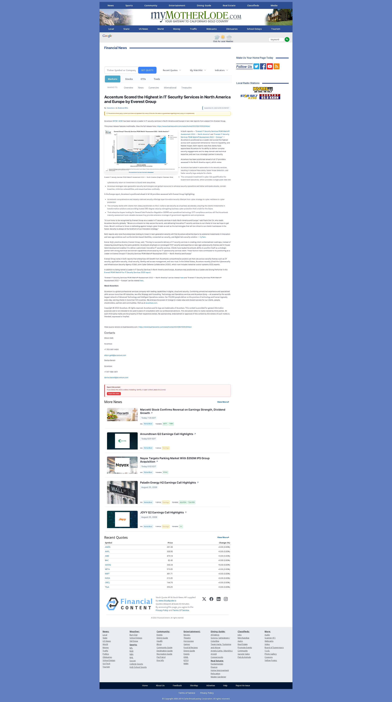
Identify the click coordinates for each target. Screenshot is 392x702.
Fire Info (160, 660)
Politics (106, 654)
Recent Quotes (170, 70)
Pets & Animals (244, 657)
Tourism (275, 28)
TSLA (107, 587)
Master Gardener (218, 676)
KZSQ (186, 660)
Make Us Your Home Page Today (254, 57)
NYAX (165, 472)
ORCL (107, 582)
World (160, 28)
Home (145, 685)
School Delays (254, 28)
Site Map (194, 685)
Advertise (210, 685)
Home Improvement (220, 670)
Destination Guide (165, 650)
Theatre (187, 638)
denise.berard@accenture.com (116, 377)
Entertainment (177, 5)
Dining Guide (204, 5)
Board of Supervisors (274, 647)
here (182, 278)
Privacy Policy (162, 610)
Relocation (215, 673)
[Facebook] (211, 604)
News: (106, 631)
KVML (186, 657)
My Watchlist (196, 70)
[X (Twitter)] (204, 604)
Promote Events (245, 647)
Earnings (166, 448)
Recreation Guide (164, 654)
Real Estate (229, 5)
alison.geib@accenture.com (115, 355)
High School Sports (138, 667)
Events (159, 635)
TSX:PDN (191, 502)
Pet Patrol (161, 657)
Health (159, 641)
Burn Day (134, 635)
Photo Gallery (271, 654)
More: (268, 631)
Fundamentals (217, 664)
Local (111, 28)
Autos (240, 641)
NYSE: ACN (117, 121)
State (126, 28)
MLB (131, 651)
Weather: (135, 631)
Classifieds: (244, 631)
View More (222, 401)
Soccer (133, 660)
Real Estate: (217, 660)
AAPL (107, 551)
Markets (112, 79)
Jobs (239, 635)
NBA (131, 654)
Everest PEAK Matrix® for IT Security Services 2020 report (127, 272)
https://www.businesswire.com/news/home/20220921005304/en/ (183, 126)
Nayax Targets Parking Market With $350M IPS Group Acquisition (175, 460)
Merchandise (243, 638)
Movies (187, 635)
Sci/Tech (106, 663)
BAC (107, 560)
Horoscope (189, 641)
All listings (215, 635)
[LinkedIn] (218, 604)
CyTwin (203, 237)
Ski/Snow (134, 641)
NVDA (107, 578)
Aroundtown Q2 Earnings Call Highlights (168, 434)
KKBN (186, 663)
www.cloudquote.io (167, 600)
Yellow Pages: (271, 660)
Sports (129, 5)
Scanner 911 (270, 638)
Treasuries (186, 87)
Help (225, 685)
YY (181, 526)
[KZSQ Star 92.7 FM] (247, 96)
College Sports (136, 664)
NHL (131, 657)
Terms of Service (186, 692)
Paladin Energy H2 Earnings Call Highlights (169, 482)
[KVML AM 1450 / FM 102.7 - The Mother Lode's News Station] (263, 89)
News (111, 5)
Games (187, 644)
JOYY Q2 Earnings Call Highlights (163, 512)
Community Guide (164, 647)
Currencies (154, 87)
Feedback (177, 685)
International (170, 87)
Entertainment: (192, 631)
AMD (107, 556)
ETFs (143, 79)
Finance (214, 667)
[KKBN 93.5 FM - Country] (270, 96)
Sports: (133, 644)
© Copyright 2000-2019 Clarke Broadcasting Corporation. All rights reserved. (196, 698)
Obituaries (231, 28)
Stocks (129, 79)
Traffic (193, 28)
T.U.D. (267, 650)
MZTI (165, 424)
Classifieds (253, 5)
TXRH (171, 424)
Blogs (159, 644)
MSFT (107, 573)
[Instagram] (226, 604)
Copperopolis (217, 657)
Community (150, 5)
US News (143, 28)
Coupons (269, 657)
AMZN (107, 547)
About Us (160, 685)
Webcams (211, 28)
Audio (267, 635)
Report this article (113, 393)
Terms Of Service (181, 610)
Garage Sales (244, 654)
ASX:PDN (183, 502)
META (107, 569)
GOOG (108, 564)
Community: (163, 631)
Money (176, 28)
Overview (128, 87)
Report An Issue (243, 685)
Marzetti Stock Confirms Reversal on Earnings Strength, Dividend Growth (182, 411)
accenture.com (151, 303)
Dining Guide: (218, 631)
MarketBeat (148, 424)
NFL (131, 648)
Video (267, 644)
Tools (157, 79)
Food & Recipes (191, 647)
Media (274, 5)
